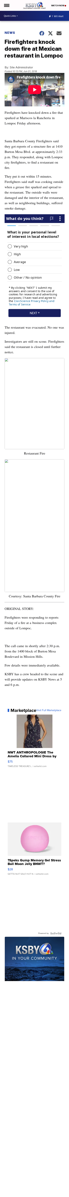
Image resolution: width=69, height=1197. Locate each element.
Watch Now (58, 5)
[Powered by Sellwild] (55, 933)
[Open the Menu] (6, 5)
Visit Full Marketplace (48, 710)
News (10, 33)
